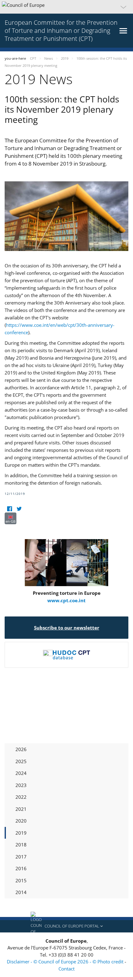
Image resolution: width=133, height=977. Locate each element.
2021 (21, 809)
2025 (21, 761)
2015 (21, 880)
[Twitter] (19, 508)
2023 (21, 785)
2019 (21, 833)
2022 (21, 797)
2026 (21, 749)
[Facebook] (9, 508)
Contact (66, 969)
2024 (21, 773)
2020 (21, 821)
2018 (21, 844)
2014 (21, 892)
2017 (21, 857)
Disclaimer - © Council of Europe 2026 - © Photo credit (66, 961)
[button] (66, 7)
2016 (21, 868)
